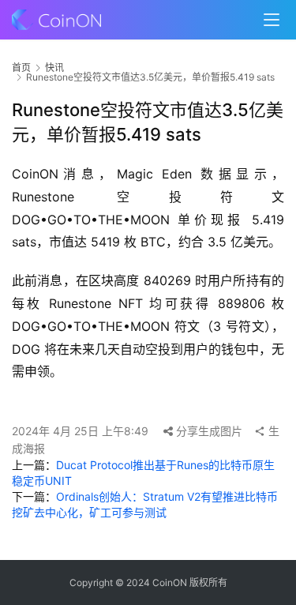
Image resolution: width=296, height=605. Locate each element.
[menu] (271, 20)
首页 (21, 67)
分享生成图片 (207, 431)
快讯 (54, 67)
